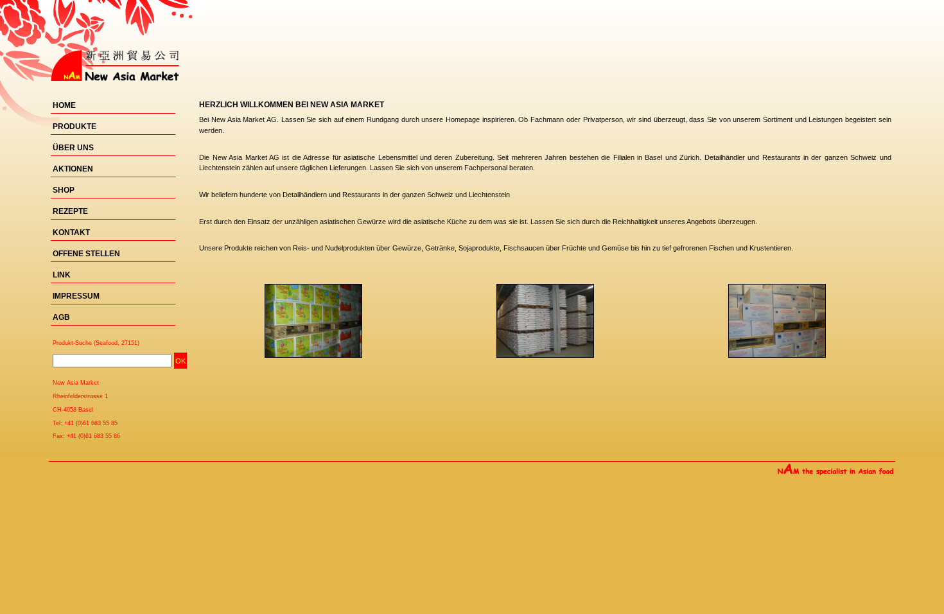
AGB (61, 317)
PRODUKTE (74, 126)
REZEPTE (70, 211)
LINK (62, 274)
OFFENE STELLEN (86, 253)
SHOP (63, 190)
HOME (64, 105)
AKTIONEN (73, 168)
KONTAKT (71, 232)
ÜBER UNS (73, 147)
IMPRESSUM (76, 296)
